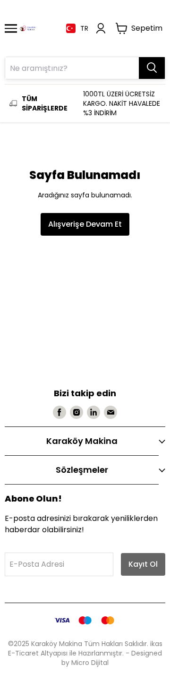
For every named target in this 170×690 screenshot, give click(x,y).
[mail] (110, 412)
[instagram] (76, 412)
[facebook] (59, 412)
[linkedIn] (93, 412)
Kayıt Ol (143, 564)
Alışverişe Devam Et (85, 224)
